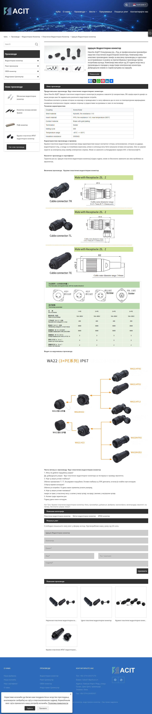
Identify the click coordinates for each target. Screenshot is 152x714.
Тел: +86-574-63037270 (86, 676)
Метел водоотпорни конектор (84, 516)
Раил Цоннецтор (11, 66)
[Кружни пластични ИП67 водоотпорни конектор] (61, 635)
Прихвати (43, 708)
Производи (15, 37)
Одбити (30, 708)
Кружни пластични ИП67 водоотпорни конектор (62, 650)
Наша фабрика (10, 676)
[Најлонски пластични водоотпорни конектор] (61, 601)
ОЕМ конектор (10, 71)
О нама (7, 687)
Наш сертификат (11, 683)
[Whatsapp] (121, 680)
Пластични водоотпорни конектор (56, 37)
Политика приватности (58, 703)
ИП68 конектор (104, 516)
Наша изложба (10, 679)
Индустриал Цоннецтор (14, 76)
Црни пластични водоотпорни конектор (96, 620)
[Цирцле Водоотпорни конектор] (52, 68)
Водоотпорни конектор (31, 37)
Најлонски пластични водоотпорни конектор (62, 620)
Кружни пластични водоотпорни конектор (131, 620)
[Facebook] (115, 680)
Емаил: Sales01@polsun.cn (87, 679)
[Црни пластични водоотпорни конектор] (96, 601)
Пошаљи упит (94, 74)
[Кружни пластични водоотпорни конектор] (131, 601)
